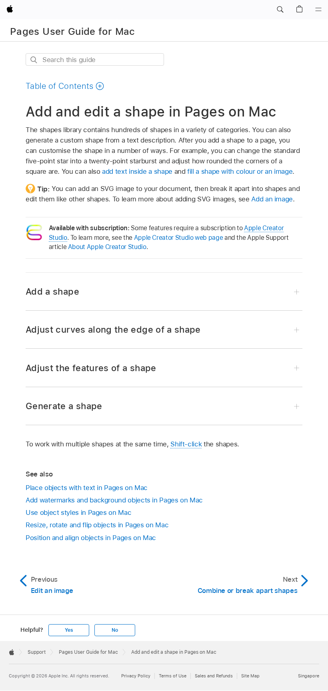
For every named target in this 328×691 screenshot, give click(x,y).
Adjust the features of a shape (91, 368)
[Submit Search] (34, 60)
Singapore (308, 676)
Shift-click (186, 444)
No (115, 630)
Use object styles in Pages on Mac (78, 512)
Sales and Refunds (214, 676)
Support (37, 652)
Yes (69, 630)
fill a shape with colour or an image (239, 171)
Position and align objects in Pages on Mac (91, 538)
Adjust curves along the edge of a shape (113, 329)
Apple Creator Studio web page (178, 237)
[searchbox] (95, 59)
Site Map (250, 676)
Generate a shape (64, 406)
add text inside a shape (137, 171)
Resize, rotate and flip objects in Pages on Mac (97, 525)
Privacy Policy (135, 676)
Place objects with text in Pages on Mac (87, 488)
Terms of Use (172, 676)
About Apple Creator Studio (107, 247)
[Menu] (318, 9)
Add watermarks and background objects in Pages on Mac (114, 500)
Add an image (272, 199)
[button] (280, 9)
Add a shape (52, 291)
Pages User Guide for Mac (72, 31)
